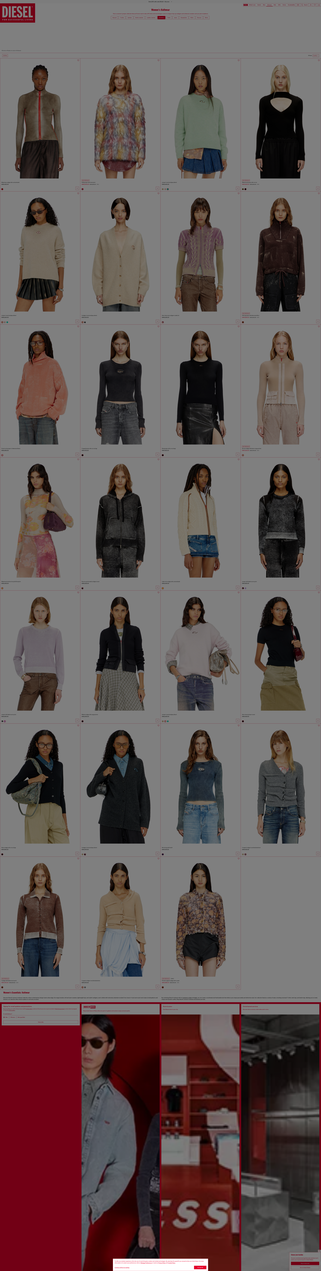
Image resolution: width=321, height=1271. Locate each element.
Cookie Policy (171, 1263)
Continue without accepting (122, 1267)
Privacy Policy (162, 1263)
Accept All (200, 1267)
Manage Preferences (146, 1263)
